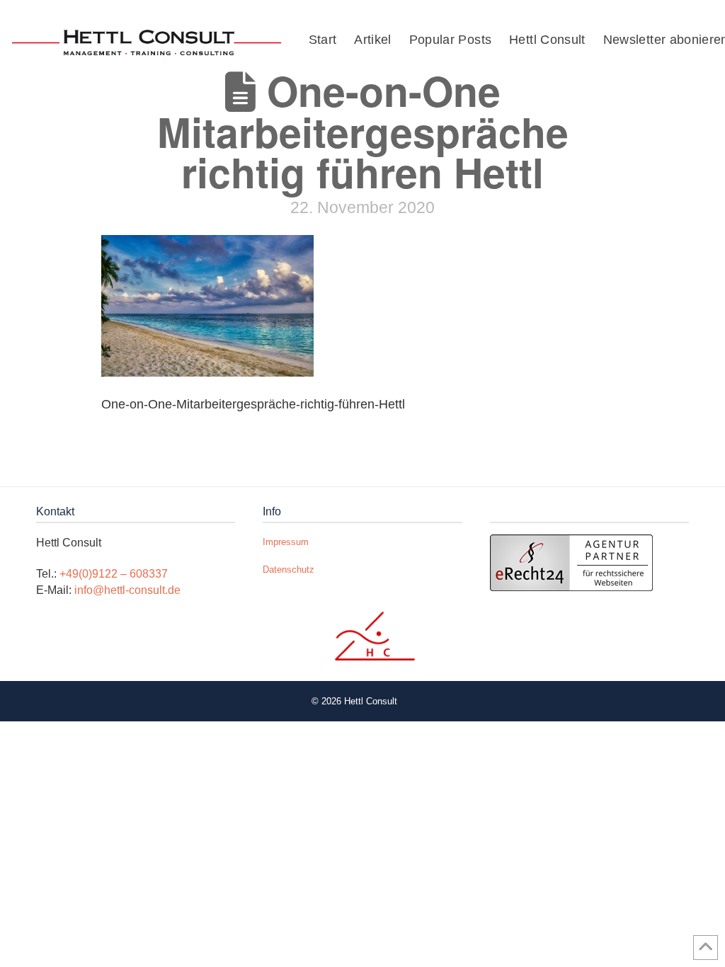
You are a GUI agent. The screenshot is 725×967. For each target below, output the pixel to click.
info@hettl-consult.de (127, 590)
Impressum (286, 542)
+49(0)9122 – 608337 (113, 574)
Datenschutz (288, 569)
